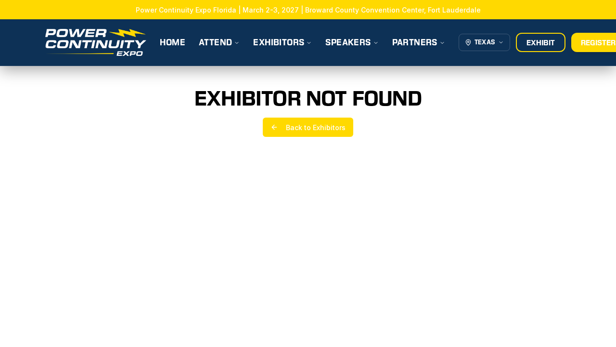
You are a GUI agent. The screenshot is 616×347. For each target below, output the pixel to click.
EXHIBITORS (278, 42)
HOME (172, 42)
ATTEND (215, 42)
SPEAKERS (348, 42)
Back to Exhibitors (316, 127)
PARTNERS (414, 42)
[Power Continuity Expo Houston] (95, 42)
